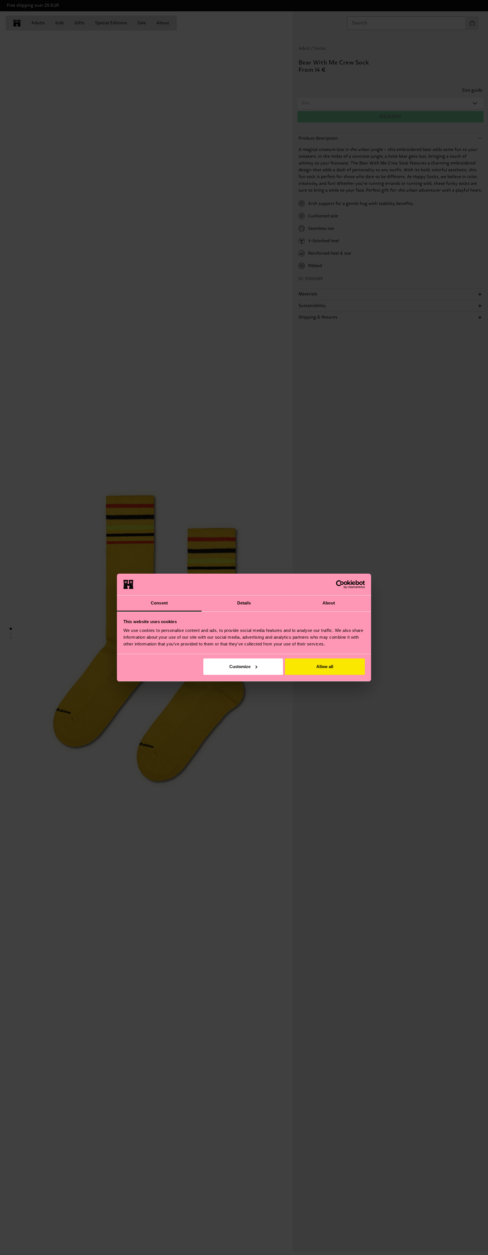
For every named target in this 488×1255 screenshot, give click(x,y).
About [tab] (329, 603)
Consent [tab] (159, 603)
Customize (239, 666)
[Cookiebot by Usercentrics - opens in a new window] (340, 584)
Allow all (324, 666)
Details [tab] (244, 603)
